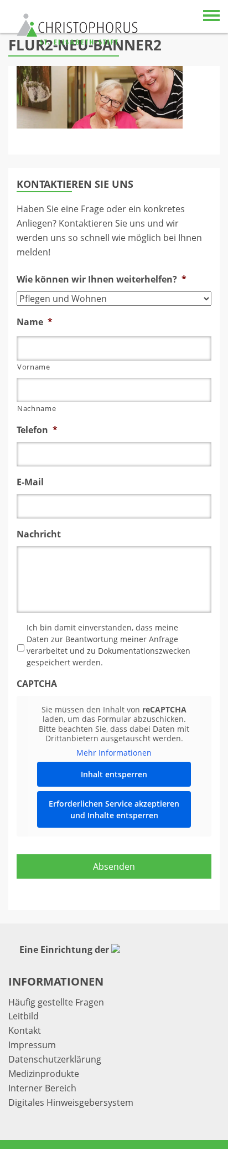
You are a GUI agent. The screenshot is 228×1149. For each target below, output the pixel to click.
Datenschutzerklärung (54, 1059)
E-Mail (30, 482)
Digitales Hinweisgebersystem (70, 1102)
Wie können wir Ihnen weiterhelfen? (101, 279)
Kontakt (24, 1030)
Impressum (32, 1045)
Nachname (36, 408)
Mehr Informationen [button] (114, 753)
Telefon (37, 430)
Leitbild (23, 1016)
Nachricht (39, 534)
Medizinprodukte (43, 1074)
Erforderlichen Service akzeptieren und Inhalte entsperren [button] (114, 809)
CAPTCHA (37, 684)
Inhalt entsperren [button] (114, 774)
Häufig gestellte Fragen (56, 1002)
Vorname (33, 367)
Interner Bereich (42, 1088)
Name (35, 322)
